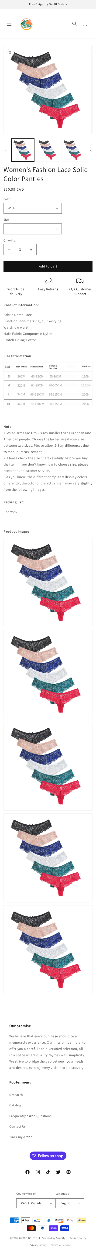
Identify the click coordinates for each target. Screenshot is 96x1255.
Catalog (15, 1105)
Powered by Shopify (53, 1237)
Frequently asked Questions (30, 1116)
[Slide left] (5, 151)
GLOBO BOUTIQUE (30, 1237)
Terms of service (61, 1245)
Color (6, 199)
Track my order (20, 1137)
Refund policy (78, 1238)
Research (16, 1095)
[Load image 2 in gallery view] (48, 150)
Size (6, 220)
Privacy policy (38, 1245)
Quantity (9, 240)
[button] (9, 24)
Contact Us (17, 1126)
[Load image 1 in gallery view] (22, 150)
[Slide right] (91, 151)
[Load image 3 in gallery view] (73, 150)
